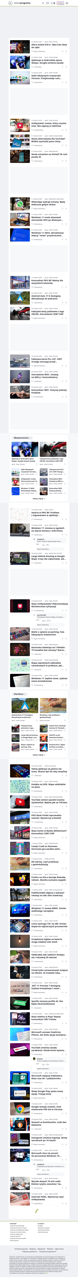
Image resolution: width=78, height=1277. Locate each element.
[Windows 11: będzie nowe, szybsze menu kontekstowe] (20, 680)
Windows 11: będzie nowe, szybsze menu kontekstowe (49, 679)
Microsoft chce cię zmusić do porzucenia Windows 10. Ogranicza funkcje (45, 1156)
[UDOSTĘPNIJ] (66, 51)
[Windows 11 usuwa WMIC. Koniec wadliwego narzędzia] (20, 910)
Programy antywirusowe (16, 1234)
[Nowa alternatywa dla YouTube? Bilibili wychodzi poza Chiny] (20, 140)
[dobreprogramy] (24, 3)
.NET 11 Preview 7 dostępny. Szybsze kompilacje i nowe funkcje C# (46, 988)
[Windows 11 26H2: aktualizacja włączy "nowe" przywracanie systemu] (20, 235)
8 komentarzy (38, 1023)
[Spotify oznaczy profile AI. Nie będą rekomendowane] (20, 1003)
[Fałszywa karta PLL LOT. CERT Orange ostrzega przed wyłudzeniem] (20, 361)
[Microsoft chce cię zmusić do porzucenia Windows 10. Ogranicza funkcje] (20, 1155)
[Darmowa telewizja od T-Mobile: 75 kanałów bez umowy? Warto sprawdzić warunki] (20, 649)
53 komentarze (38, 1160)
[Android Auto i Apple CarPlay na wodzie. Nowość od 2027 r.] (44, 747)
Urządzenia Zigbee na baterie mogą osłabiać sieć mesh (46, 940)
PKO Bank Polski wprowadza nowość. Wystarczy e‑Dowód (46, 816)
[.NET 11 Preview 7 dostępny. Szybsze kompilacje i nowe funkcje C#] (20, 987)
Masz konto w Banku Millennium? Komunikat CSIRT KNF (49, 832)
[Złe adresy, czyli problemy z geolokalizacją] (53, 705)
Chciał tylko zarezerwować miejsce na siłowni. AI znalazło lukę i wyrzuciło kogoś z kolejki (49, 973)
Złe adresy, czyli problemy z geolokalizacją (50, 716)
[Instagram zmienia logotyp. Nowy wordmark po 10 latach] (20, 1139)
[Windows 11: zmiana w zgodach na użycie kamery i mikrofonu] (20, 530)
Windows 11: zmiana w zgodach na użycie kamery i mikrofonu (47, 529)
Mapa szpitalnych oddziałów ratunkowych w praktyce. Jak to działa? (46, 665)
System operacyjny (43, 1232)
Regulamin (41, 1249)
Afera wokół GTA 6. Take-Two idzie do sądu (49, 46)
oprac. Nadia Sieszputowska (53, 136)
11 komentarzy (38, 822)
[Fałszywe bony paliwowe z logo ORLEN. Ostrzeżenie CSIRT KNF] (20, 313)
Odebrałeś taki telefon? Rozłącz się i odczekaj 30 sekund (47, 956)
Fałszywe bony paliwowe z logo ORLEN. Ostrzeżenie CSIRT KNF (47, 312)
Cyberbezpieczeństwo (43, 1230)
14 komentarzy (38, 685)
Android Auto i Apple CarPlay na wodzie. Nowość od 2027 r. (57, 746)
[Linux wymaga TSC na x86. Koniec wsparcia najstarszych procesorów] (20, 925)
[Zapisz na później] (62, 51)
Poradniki (40, 1226)
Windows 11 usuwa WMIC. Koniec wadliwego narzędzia (48, 909)
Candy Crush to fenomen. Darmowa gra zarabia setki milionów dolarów (45, 849)
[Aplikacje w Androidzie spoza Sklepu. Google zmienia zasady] (20, 62)
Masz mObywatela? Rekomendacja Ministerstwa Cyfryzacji (49, 605)
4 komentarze (38, 1039)
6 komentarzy (38, 239)
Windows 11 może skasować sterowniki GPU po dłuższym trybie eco (46, 220)
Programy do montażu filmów (18, 1232)
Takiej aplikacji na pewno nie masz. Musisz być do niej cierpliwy (49, 770)
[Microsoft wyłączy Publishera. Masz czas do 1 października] (20, 1077)
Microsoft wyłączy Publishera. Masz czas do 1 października (47, 1077)
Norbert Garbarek (50, 766)
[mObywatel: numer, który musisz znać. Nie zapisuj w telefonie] (20, 125)
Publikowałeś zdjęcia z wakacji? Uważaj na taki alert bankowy (47, 894)
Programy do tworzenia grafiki (18, 1238)
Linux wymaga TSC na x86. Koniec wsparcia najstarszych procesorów (49, 925)
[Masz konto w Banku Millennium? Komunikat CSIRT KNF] (20, 832)
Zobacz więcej (38, 499)
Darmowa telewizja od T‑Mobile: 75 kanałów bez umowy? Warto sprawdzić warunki (48, 650)
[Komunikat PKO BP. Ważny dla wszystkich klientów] (20, 282)
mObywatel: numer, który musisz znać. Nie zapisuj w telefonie (48, 124)
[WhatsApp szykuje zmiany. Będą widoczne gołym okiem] (20, 204)
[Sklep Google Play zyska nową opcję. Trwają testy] (20, 1093)
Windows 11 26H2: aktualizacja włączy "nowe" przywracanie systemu (47, 235)
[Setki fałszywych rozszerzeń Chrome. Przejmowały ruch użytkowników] (20, 77)
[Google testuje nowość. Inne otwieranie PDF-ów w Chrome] (20, 1108)
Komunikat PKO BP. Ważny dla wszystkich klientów (47, 281)
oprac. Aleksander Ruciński (53, 553)
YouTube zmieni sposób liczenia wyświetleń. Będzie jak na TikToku (49, 801)
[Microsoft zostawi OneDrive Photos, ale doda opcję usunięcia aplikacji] (20, 1034)
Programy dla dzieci (15, 1236)
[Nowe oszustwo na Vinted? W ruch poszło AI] (20, 156)
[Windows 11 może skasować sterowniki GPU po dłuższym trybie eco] (20, 219)
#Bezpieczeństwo (21, 438)
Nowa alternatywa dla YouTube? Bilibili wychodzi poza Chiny (48, 140)
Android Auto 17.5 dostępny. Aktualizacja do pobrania (46, 297)
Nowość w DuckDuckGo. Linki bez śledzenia (48, 1123)
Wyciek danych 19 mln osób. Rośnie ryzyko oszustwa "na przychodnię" (46, 1184)
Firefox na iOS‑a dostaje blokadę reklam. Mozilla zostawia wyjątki (48, 878)
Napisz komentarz (39, 51)
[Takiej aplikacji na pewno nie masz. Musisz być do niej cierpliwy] (20, 771)
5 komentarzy (38, 224)
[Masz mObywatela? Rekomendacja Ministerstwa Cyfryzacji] (20, 605)
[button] (66, 3)
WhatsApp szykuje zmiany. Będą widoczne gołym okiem (48, 203)
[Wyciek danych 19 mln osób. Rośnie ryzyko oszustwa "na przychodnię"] (20, 1183)
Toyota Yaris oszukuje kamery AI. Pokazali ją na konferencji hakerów (57, 727)
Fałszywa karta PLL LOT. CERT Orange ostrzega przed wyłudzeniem (46, 361)
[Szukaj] (43, 3)
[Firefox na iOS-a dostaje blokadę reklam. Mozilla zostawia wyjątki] (20, 879)
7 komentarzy (38, 535)
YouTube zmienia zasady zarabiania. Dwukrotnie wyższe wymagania (47, 1050)
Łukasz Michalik (45, 720)
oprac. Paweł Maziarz (51, 151)
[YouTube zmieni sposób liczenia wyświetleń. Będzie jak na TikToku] (20, 801)
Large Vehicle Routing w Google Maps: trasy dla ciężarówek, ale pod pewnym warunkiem (48, 559)
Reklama (50, 1249)
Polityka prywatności (29, 1252)
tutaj (46, 1273)
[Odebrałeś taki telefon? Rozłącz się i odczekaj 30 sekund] (20, 956)
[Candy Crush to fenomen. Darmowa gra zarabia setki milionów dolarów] (20, 848)
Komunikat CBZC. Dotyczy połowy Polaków (49, 391)
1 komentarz (38, 67)
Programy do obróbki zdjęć (17, 1226)
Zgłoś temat (59, 1249)
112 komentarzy (39, 610)
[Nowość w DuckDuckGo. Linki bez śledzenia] (20, 1124)
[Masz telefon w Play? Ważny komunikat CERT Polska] (20, 1018)
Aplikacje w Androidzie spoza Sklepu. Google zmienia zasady (47, 61)
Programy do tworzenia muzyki (18, 1228)
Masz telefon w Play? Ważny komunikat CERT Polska (46, 1018)
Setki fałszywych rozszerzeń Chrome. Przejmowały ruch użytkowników (46, 78)
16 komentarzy (38, 130)
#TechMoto (18, 694)
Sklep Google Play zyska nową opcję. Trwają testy (47, 1092)
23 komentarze (38, 397)
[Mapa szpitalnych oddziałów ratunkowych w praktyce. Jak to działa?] (20, 665)
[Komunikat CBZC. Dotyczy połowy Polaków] (20, 392)
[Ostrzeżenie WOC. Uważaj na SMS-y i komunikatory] (20, 376)
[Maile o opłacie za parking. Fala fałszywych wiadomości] (20, 634)
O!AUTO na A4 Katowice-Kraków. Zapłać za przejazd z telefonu (56, 736)
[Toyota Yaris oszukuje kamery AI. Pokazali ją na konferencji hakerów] (44, 728)
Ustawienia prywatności (47, 1252)
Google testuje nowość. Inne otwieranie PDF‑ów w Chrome (46, 1108)
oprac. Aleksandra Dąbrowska (54, 199)
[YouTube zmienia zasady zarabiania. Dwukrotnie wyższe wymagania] (20, 1049)
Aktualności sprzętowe (44, 1228)
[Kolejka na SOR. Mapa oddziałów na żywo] (20, 786)
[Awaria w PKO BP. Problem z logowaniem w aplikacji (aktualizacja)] (20, 514)
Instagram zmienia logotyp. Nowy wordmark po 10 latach (49, 1139)
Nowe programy (14, 1240)
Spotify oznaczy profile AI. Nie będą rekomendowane (47, 1002)
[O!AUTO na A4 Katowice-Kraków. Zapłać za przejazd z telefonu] (44, 738)
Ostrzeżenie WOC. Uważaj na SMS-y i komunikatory (56, 480)
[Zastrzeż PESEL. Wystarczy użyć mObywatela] (20, 1198)
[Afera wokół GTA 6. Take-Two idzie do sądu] (20, 46)
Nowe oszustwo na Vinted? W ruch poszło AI (49, 155)
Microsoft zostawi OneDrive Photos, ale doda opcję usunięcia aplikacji (48, 1035)
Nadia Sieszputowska (51, 660)
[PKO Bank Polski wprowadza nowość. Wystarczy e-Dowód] (20, 817)
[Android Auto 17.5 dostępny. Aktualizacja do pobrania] (20, 298)
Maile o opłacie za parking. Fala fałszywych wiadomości (47, 633)
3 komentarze (38, 145)
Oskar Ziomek (49, 510)
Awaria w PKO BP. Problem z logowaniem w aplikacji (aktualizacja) (45, 515)
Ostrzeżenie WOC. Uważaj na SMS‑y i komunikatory (44, 376)
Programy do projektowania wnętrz (19, 1230)
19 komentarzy (38, 961)
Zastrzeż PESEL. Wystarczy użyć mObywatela (47, 1198)
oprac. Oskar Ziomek (51, 57)
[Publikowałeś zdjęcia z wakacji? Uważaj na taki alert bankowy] (20, 894)
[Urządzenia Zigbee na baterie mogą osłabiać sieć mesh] (20, 941)
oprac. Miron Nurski (51, 42)
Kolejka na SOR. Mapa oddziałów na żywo (48, 785)
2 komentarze (38, 82)
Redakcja (32, 1249)
